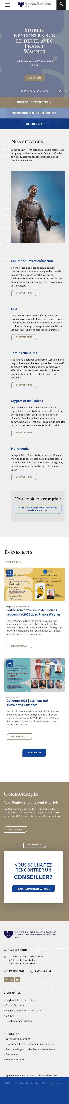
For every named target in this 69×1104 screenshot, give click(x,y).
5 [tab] (34, 90)
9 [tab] (47, 90)
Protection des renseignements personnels (30, 1043)
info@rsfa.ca (17, 970)
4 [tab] (31, 90)
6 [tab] (37, 90)
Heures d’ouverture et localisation (24, 1010)
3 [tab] (28, 90)
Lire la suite (34, 77)
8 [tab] (44, 90)
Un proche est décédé (32, 102)
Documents (12, 1054)
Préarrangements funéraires (33, 113)
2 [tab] (24, 90)
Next (65, 91)
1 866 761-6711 (43, 970)
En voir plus (34, 752)
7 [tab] (41, 90)
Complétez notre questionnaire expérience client (38, 509)
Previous (60, 91)
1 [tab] (21, 90)
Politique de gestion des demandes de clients (30, 1049)
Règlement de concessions (20, 1000)
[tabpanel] (34, 53)
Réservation (12, 1033)
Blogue (10, 1015)
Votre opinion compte (18, 1038)
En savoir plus (24, 292)
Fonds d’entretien (15, 1005)
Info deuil (33, 124)
